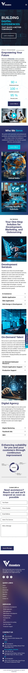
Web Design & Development (12, 304)
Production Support (9, 370)
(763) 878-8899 (8, 636)
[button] (14, 115)
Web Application (8, 301)
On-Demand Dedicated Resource (10, 362)
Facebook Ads (7, 431)
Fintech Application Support (12, 367)
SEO (4, 435)
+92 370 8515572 (9, 658)
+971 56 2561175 (9, 643)
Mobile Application (9, 297)
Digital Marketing (8, 428)
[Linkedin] (7, 577)
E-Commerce (7, 294)
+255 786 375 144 (9, 651)
